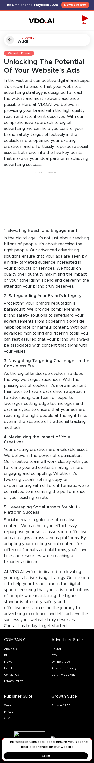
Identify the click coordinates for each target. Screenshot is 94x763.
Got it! (46, 755)
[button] (85, 20)
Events (9, 668)
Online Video (60, 661)
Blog (7, 655)
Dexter (56, 649)
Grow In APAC (60, 705)
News (8, 661)
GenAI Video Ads (63, 674)
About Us (10, 649)
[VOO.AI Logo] (41, 20)
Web (7, 705)
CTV (54, 655)
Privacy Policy (13, 681)
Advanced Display (64, 668)
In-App (9, 711)
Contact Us (11, 674)
